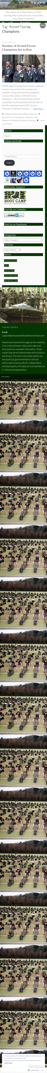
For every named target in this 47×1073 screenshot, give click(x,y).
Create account (10, 260)
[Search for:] (15, 136)
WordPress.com (11, 280)
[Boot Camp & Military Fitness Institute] (23, 5)
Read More (38, 108)
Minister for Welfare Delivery (14, 120)
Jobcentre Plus (31, 117)
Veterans (32, 120)
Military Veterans (30, 114)
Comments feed (11, 275)
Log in (6, 265)
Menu (42, 25)
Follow (9, 162)
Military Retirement (13, 114)
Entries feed (9, 270)
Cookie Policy (8, 1063)
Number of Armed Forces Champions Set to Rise (19, 47)
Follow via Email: (13, 140)
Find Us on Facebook (15, 224)
